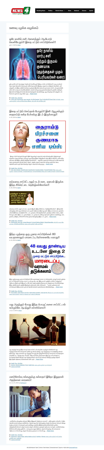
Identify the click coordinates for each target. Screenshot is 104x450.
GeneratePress (73, 447)
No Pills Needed (35, 99)
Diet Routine (20, 99)
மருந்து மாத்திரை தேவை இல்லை (24, 101)
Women (43, 436)
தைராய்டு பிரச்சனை (27, 171)
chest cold (14, 99)
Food (26, 365)
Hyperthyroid (24, 169)
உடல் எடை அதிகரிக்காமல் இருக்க (16, 224)
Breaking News (41, 10)
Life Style (20, 97)
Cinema (84, 10)
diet (12, 169)
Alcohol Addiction (20, 365)
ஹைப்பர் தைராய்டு (60, 171)
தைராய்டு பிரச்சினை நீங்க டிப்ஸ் (40, 171)
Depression (14, 436)
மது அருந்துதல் (48, 365)
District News (59, 10)
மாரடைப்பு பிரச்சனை (35, 294)
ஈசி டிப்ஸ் (56, 222)
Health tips (31, 365)
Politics (50, 10)
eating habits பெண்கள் (30, 436)
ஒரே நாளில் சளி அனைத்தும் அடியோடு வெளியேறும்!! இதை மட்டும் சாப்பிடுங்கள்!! (32, 40)
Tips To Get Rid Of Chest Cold (47, 99)
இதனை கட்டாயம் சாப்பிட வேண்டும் (56, 292)
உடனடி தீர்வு (60, 222)
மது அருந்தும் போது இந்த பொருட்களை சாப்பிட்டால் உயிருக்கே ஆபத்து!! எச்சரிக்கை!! (37, 306)
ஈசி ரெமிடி (58, 99)
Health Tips (14, 97)
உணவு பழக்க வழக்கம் (29, 224)
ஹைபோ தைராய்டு (51, 171)
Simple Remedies (48, 222)
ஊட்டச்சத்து (59, 436)
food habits (14, 292)
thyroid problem (39, 169)
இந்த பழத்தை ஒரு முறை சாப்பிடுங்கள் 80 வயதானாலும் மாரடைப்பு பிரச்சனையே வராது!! (34, 235)
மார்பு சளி (34, 101)
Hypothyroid (31, 169)
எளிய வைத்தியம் (39, 224)
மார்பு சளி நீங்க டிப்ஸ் (40, 101)
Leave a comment (15, 366)
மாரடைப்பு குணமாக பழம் (25, 294)
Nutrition (38, 436)
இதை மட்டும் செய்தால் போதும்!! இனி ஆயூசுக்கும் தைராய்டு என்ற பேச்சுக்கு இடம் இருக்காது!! (36, 113)
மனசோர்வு (19, 438)
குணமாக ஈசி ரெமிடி (18, 171)
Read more (33, 94)
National (76, 10)
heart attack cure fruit (23, 292)
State (69, 10)
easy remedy (27, 99)
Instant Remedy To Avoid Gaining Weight (33, 222)
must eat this (44, 292)
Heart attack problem (34, 292)
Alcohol (13, 365)
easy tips (20, 222)
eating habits (21, 436)
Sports (91, 10)
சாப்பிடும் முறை (12, 438)
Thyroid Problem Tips (49, 169)
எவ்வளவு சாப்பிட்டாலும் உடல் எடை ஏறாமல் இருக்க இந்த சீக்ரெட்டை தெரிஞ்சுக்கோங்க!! (36, 183)
